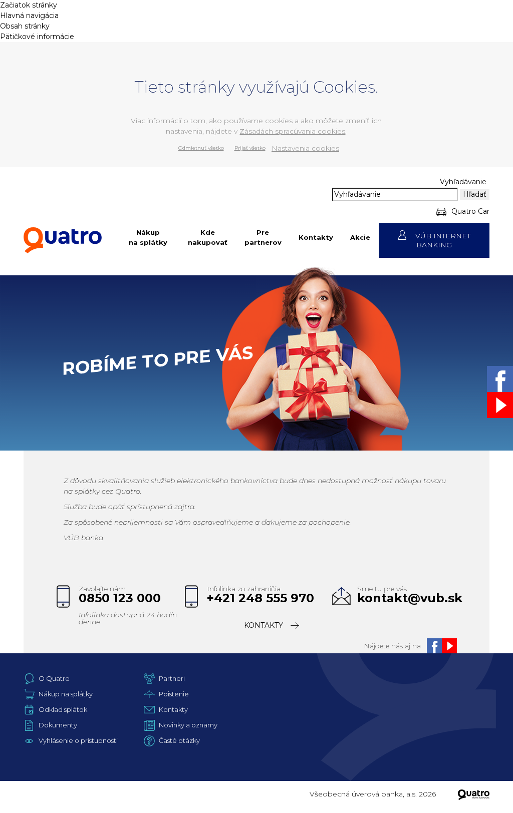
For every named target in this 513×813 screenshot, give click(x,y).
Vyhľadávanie (463, 181)
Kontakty (316, 237)
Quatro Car (470, 211)
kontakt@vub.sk (409, 598)
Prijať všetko (250, 148)
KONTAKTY (263, 625)
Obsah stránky (25, 26)
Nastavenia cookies (305, 148)
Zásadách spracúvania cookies (292, 131)
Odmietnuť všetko (201, 148)
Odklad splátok (63, 709)
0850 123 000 (120, 598)
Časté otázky (179, 740)
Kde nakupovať (207, 237)
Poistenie (174, 694)
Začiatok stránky (28, 5)
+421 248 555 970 (260, 598)
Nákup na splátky (148, 237)
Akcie (360, 237)
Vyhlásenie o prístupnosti (78, 740)
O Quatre (54, 678)
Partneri (172, 678)
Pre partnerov (263, 237)
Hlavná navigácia (29, 15)
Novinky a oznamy (188, 725)
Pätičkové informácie (37, 36)
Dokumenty (58, 725)
